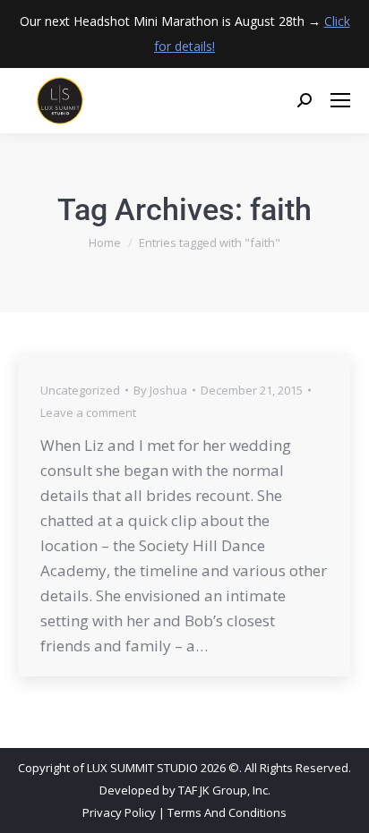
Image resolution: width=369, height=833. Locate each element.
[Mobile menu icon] (340, 100)
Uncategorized (80, 390)
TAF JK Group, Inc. (224, 790)
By (160, 390)
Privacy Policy (119, 812)
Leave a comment (88, 412)
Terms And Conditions (227, 812)
